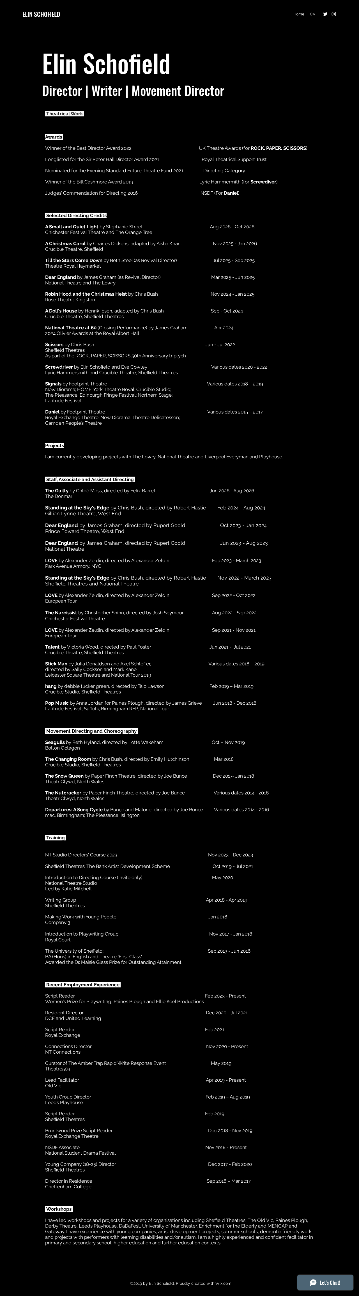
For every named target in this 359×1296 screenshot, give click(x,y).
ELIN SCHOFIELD (41, 14)
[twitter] (325, 14)
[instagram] (334, 14)
